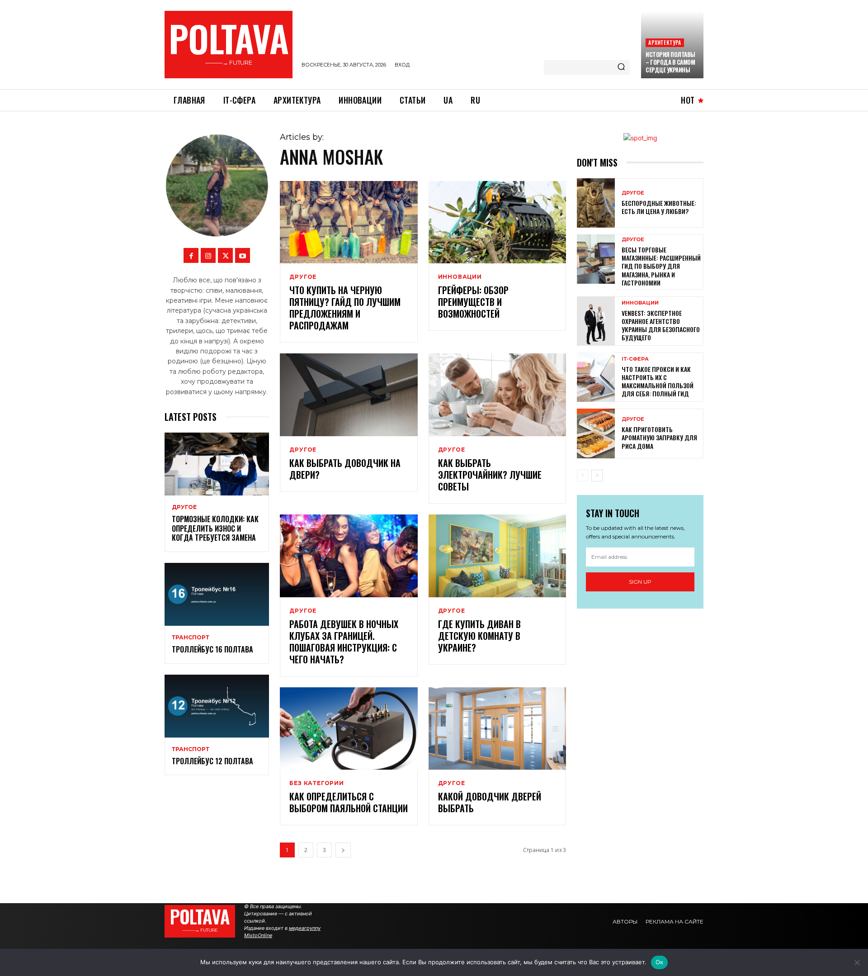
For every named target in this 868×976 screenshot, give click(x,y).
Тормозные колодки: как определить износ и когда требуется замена (215, 528)
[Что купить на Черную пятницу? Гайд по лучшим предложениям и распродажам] (348, 222)
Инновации (460, 277)
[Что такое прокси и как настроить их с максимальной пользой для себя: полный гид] (596, 377)
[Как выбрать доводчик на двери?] (348, 394)
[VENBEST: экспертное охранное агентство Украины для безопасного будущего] (596, 321)
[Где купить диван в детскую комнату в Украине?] (497, 555)
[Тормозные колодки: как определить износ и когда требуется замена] (217, 464)
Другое (184, 507)
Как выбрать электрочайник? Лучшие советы (490, 474)
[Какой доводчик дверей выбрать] (497, 728)
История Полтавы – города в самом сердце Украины (670, 62)
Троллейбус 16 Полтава (212, 649)
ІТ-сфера (635, 359)
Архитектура (664, 42)
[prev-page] (582, 475)
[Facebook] (191, 255)
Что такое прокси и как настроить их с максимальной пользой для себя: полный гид (657, 381)
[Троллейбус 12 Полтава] (217, 706)
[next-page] (343, 850)
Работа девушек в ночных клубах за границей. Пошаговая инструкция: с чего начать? (343, 641)
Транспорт (190, 637)
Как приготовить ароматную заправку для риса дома (659, 437)
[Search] (621, 67)
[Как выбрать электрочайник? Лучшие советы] (497, 394)
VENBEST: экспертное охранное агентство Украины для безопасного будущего (661, 325)
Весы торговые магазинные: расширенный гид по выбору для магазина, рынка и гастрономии (661, 266)
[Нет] (856, 962)
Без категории (316, 783)
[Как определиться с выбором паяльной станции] (348, 728)
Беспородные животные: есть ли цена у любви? (659, 207)
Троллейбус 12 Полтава (212, 761)
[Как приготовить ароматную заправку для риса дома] (596, 433)
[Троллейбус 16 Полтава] (217, 594)
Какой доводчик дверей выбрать (489, 802)
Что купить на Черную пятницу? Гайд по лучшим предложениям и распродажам (345, 307)
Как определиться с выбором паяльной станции (348, 802)
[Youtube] (242, 255)
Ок (660, 962)
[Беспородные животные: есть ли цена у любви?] (596, 203)
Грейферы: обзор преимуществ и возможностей (473, 301)
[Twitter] (225, 255)
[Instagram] (208, 255)
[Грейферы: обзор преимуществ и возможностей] (497, 222)
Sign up (640, 581)
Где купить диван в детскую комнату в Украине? (479, 635)
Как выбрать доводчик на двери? (345, 468)
